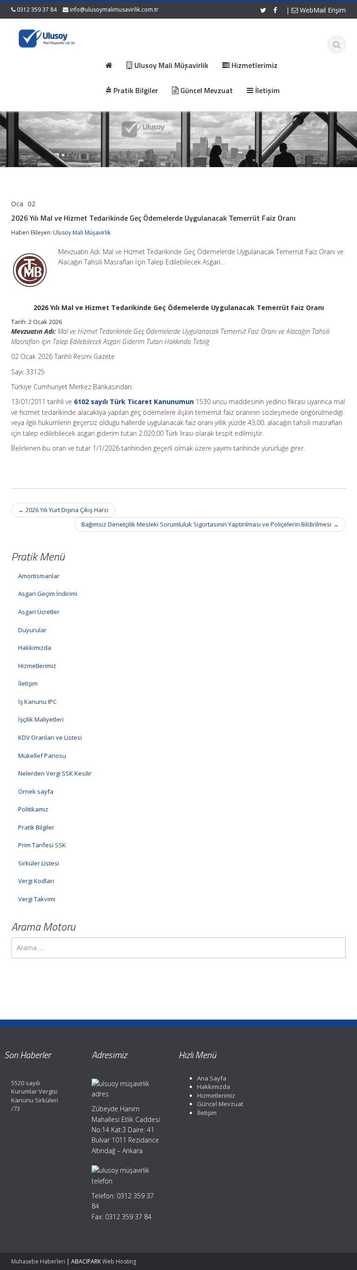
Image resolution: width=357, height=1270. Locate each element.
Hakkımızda (34, 647)
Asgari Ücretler (39, 612)
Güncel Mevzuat (220, 1104)
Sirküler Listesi (38, 863)
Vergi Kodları (36, 881)
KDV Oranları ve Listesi (50, 737)
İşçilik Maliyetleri (41, 719)
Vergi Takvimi (36, 899)
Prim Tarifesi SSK (42, 845)
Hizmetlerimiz (37, 666)
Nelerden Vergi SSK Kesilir (55, 773)
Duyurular (32, 630)
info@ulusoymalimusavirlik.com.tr (114, 10)
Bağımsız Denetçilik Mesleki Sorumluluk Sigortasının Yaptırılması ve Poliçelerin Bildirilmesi (210, 524)
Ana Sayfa (211, 1078)
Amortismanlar (39, 576)
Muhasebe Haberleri (38, 1261)
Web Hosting (119, 1261)
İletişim (28, 683)
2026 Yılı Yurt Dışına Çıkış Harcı (63, 510)
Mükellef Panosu (42, 755)
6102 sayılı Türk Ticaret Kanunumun (134, 401)
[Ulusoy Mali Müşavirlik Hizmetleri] (47, 37)
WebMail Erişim (322, 10)
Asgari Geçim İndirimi (47, 593)
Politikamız (33, 809)
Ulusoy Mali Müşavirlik (82, 232)
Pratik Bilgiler (36, 827)
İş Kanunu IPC (37, 701)
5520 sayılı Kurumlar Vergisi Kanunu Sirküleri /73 (34, 1096)
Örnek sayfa (35, 791)
